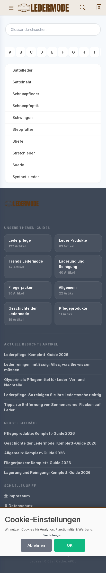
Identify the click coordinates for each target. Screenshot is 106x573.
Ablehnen (36, 545)
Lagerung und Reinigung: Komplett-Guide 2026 (47, 472)
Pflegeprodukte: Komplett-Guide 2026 (39, 433)
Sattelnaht (22, 82)
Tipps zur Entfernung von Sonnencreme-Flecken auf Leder (52, 407)
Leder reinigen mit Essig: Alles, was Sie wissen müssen (47, 367)
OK (70, 545)
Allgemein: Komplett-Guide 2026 (34, 453)
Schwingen (23, 117)
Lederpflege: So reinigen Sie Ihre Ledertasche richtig (52, 395)
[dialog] (53, 532)
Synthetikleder (26, 177)
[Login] (98, 7)
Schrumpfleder (26, 94)
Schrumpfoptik (26, 105)
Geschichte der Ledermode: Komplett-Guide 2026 (50, 443)
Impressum (19, 496)
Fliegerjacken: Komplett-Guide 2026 (37, 463)
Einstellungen (52, 535)
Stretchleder (24, 153)
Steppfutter (23, 129)
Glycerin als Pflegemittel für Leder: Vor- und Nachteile (44, 382)
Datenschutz (20, 505)
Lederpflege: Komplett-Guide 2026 (36, 354)
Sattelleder (22, 70)
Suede (18, 165)
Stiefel (18, 141)
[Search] (82, 7)
